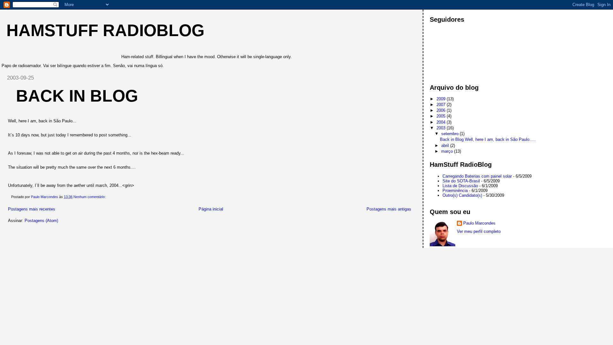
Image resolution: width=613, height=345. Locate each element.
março (447, 151)
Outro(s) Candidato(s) (462, 195)
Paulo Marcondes (479, 223)
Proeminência (455, 190)
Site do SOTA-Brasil (461, 181)
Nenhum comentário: (90, 197)
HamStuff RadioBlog (105, 30)
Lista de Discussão (460, 185)
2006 (441, 110)
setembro (450, 133)
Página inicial (211, 209)
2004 (441, 122)
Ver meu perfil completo (479, 231)
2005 (441, 116)
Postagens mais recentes (31, 209)
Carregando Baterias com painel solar (477, 176)
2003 (441, 128)
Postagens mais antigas (389, 209)
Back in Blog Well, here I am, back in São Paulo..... (488, 139)
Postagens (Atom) (41, 220)
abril (445, 145)
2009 (441, 98)
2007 (441, 104)
